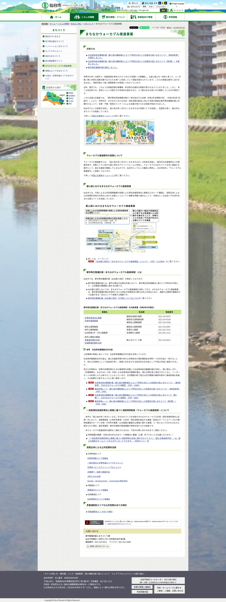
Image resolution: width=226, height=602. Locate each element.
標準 (156, 3)
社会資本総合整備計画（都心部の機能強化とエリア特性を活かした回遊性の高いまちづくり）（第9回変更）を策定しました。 (134, 56)
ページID (133, 10)
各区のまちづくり (52, 56)
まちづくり (88, 23)
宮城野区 (72, 95)
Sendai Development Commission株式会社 (107, 480)
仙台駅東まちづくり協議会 (98, 499)
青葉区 (71, 93)
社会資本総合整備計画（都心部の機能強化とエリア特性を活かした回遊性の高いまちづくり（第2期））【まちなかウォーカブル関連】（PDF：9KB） (136, 396)
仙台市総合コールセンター (152, 579)
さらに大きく (161, 6)
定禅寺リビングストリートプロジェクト (104, 467)
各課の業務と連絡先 (142, 587)
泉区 (70, 103)
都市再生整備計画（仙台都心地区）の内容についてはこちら (113, 298)
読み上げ (135, 3)
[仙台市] (62, 5)
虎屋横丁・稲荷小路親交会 (98, 471)
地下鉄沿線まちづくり (54, 41)
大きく (151, 6)
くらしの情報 (63, 23)
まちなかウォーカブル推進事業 (58, 65)
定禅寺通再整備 (91, 320)
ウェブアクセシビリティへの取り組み (128, 573)
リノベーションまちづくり (56, 46)
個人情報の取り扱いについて (97, 573)
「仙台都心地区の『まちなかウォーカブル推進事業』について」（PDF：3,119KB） (130, 261)
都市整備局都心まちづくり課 (97, 535)
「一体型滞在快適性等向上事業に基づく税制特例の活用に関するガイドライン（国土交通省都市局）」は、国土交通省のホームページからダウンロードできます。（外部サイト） (134, 439)
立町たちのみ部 (94, 476)
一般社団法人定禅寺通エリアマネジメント (105, 462)
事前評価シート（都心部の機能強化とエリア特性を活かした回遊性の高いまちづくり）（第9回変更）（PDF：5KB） (137, 390)
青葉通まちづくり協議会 (97, 489)
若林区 (71, 98)
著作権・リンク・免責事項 (71, 573)
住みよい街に (76, 23)
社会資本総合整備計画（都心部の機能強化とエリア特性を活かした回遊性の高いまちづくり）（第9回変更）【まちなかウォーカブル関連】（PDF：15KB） (137, 384)
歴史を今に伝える (52, 36)
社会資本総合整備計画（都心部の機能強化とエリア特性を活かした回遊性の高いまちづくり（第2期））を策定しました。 (134, 62)
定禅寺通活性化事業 (93, 317)
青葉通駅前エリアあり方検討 (100, 511)
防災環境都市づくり (53, 60)
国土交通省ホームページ (103, 115)
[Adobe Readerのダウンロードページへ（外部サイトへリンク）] (94, 521)
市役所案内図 (142, 591)
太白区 (71, 101)
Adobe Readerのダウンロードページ (119, 524)
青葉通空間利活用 (92, 340)
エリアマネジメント (53, 51)
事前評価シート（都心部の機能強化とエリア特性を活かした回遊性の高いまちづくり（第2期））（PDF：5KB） (136, 402)
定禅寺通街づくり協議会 (97, 458)
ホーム (52, 23)
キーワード (123, 10)
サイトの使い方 (51, 573)
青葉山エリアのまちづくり (56, 70)
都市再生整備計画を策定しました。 (103, 67)
